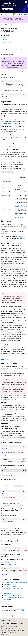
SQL (6, 24)
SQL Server (11, 24)
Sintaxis (3, 37)
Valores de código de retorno (8, 41)
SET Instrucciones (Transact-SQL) (12, 586)
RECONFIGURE (4, 360)
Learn (2, 24)
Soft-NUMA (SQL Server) (13, 67)
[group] (14, 199)
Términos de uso (4, 632)
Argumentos (4, 39)
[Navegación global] (1, 14)
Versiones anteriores (5, 628)
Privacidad (3, 630)
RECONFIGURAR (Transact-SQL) (11, 584)
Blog (13, 628)
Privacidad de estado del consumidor (16, 630)
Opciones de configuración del (8, 123)
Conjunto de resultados (7, 42)
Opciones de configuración (21, 205)
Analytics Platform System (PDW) (15, 50)
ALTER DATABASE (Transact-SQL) (11, 590)
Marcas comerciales (14, 632)
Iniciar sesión (24, 14)
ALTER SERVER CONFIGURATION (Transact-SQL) (15, 582)
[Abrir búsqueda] (19, 14)
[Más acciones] (26, 25)
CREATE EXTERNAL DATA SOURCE (12, 564)
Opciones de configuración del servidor (13, 588)
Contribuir (18, 628)
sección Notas (14, 173)
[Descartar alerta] (26, 2)
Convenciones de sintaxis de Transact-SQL (13, 71)
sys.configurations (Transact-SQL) (12, 595)
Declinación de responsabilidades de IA (9, 626)
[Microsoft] (14, 14)
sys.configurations (24, 206)
